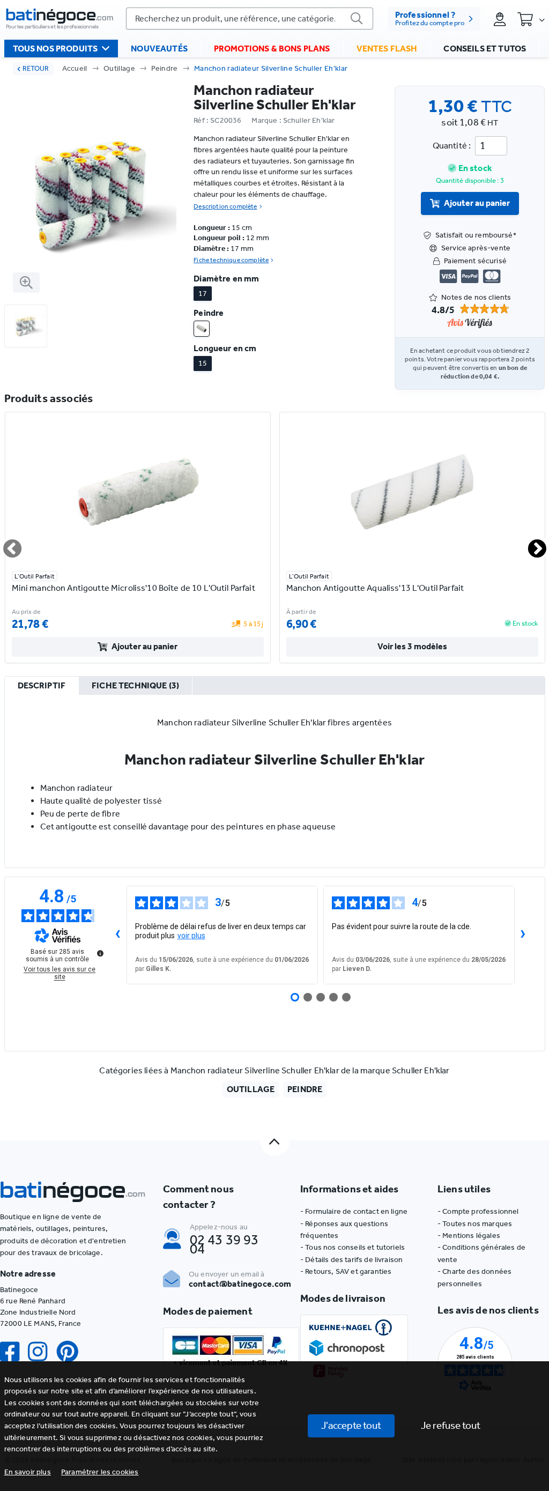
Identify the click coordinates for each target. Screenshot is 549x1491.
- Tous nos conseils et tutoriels (352, 1247)
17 (202, 293)
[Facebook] (14, 1351)
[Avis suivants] (523, 935)
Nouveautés (159, 48)
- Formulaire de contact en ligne (353, 1211)
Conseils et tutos (484, 48)
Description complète (225, 206)
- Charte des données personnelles (474, 1277)
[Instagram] (42, 1351)
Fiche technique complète (231, 260)
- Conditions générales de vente (481, 1253)
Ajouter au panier (477, 203)
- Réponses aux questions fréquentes (344, 1229)
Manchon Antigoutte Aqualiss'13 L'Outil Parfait (375, 588)
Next (530, 544)
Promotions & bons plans (272, 48)
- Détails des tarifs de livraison (351, 1259)
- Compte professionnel (478, 1211)
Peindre (164, 68)
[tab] (42, 686)
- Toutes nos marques (474, 1223)
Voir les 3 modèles (412, 646)
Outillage (119, 68)
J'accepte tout (351, 1425)
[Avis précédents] (117, 935)
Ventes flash (387, 48)
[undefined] (100, 953)
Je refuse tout (450, 1425)
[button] (100, 1472)
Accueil (74, 68)
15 (202, 363)
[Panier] (531, 19)
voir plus (191, 935)
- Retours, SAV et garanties (345, 1271)
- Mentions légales (468, 1235)
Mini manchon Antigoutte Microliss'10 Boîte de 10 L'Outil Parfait (133, 588)
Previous (6, 544)
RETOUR (36, 68)
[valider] (357, 18)
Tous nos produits (55, 48)
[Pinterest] (71, 1351)
